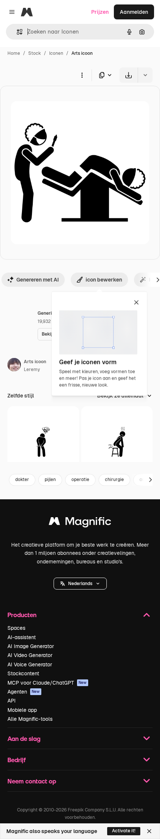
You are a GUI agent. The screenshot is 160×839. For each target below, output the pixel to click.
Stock (34, 53)
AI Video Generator (29, 655)
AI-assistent (21, 637)
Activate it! (123, 831)
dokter (22, 480)
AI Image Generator (30, 646)
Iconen (56, 53)
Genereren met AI (37, 279)
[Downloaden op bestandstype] (105, 75)
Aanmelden (134, 12)
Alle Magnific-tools (29, 719)
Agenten (23, 691)
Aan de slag (24, 738)
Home (13, 53)
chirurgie (114, 480)
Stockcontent (23, 673)
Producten (21, 615)
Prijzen (100, 12)
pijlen (50, 480)
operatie (80, 480)
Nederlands (80, 584)
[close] (136, 303)
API (11, 700)
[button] (80, 584)
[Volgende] (150, 480)
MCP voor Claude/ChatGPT (47, 682)
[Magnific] (80, 523)
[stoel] (117, 442)
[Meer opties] (81, 74)
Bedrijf (16, 760)
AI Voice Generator (29, 664)
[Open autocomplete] (16, 32)
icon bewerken (104, 279)
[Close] (149, 831)
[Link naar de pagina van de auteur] (14, 366)
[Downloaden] (128, 75)
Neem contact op (31, 781)
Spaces (16, 628)
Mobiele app (22, 710)
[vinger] (43, 442)
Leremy (32, 370)
